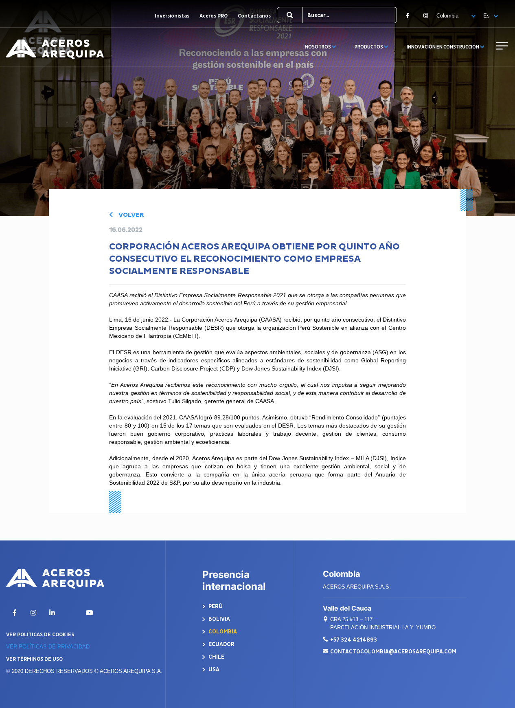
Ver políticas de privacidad (48, 647)
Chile (215, 656)
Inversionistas (172, 16)
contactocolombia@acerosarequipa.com (393, 651)
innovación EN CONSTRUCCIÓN (443, 47)
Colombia (222, 631)
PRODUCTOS (369, 47)
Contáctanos (254, 16)
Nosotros (318, 47)
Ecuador (220, 644)
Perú (215, 606)
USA (213, 669)
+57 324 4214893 (353, 639)
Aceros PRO (213, 16)
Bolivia (218, 618)
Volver (130, 215)
